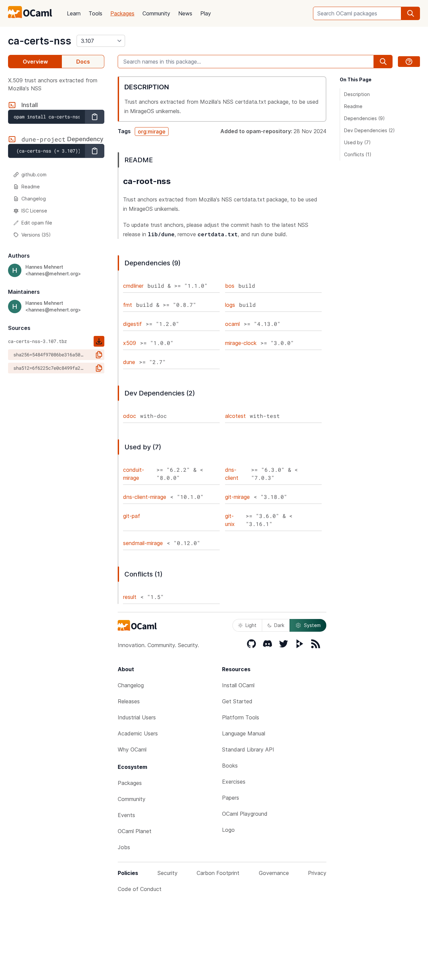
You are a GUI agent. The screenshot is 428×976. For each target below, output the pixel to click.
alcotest (235, 416)
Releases (129, 701)
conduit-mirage (133, 473)
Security (167, 873)
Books (230, 765)
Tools (95, 13)
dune (129, 362)
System (312, 625)
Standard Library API (248, 749)
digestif (132, 324)
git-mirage (237, 497)
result (129, 597)
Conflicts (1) (357, 154)
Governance (274, 873)
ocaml (232, 324)
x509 (129, 343)
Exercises (233, 781)
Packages (122, 13)
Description (357, 94)
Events (126, 815)
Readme (30, 186)
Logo (228, 829)
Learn (74, 13)
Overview (35, 61)
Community (156, 13)
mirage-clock (240, 343)
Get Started (237, 701)
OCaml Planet (134, 831)
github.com (33, 174)
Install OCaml (238, 685)
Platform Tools (240, 717)
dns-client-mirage (144, 497)
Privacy (317, 873)
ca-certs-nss (39, 41)
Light (250, 625)
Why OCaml (132, 749)
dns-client (231, 473)
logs (230, 304)
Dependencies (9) (364, 118)
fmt (127, 304)
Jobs (124, 847)
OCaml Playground (245, 813)
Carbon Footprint (218, 873)
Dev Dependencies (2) (369, 130)
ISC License (34, 210)
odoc (129, 416)
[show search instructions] (409, 61)
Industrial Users (137, 717)
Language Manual (243, 733)
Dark (279, 625)
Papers (230, 797)
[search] (410, 13)
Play (205, 13)
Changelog (33, 198)
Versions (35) (36, 235)
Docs (83, 61)
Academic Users (138, 733)
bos (229, 285)
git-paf (131, 516)
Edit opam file (36, 223)
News (185, 13)
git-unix (230, 520)
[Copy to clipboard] (94, 117)
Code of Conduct (140, 889)
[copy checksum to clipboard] (99, 354)
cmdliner (133, 285)
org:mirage (152, 131)
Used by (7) (357, 142)
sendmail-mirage (143, 543)
